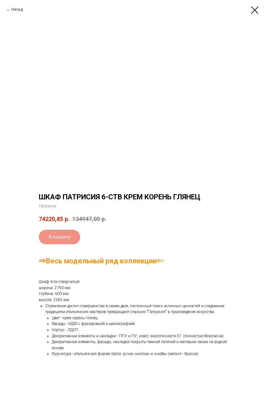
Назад (17, 9)
